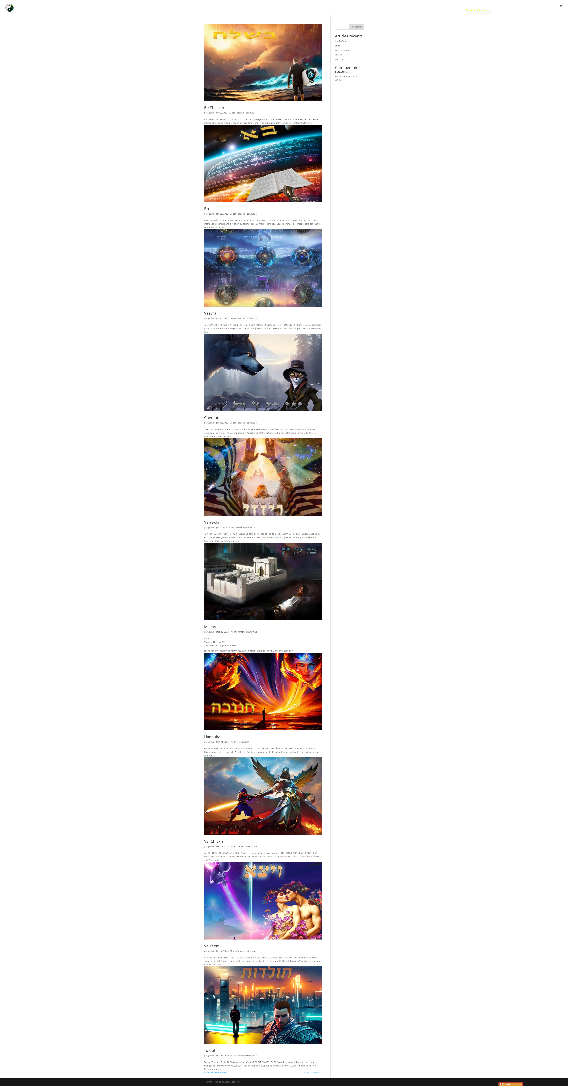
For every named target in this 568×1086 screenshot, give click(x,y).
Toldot (209, 1050)
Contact (548, 10)
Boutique (518, 10)
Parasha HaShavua (476, 10)
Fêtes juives (500, 10)
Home (441, 10)
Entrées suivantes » (312, 1072)
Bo (206, 208)
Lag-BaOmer (341, 41)
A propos (536, 10)
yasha (211, 112)
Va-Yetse (211, 946)
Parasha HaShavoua (246, 112)
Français (506, 1084)
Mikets (210, 626)
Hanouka (212, 736)
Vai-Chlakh (213, 841)
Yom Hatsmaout (343, 50)
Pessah (338, 54)
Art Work (454, 10)
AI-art (232, 112)
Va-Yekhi (211, 522)
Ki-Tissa (339, 59)
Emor (337, 45)
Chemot (211, 417)
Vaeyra (210, 313)
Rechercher (356, 26)
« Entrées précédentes (215, 1072)
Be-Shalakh (214, 107)
